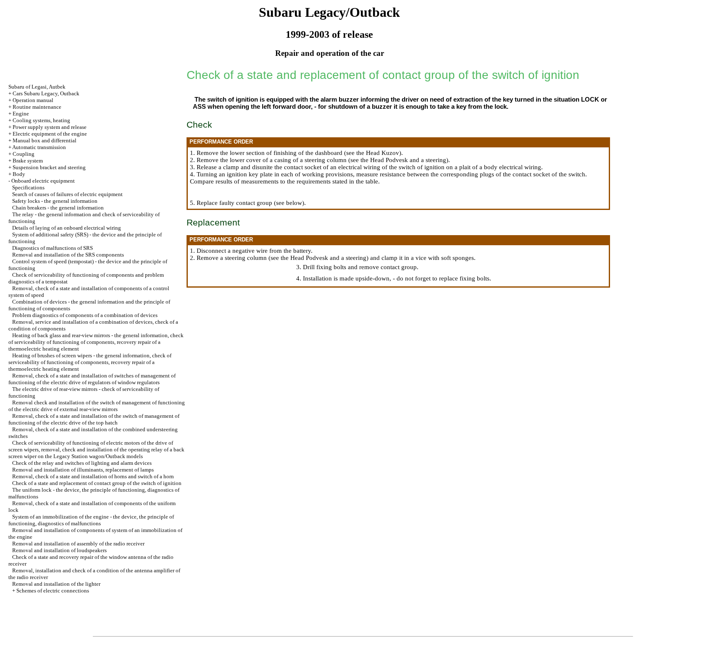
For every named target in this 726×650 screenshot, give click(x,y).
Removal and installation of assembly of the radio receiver (78, 543)
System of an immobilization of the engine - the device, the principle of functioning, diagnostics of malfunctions (91, 520)
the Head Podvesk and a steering (403, 160)
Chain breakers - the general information (58, 207)
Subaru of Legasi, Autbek (37, 87)
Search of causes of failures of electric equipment (67, 194)
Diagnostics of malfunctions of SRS (52, 248)
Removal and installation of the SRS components (68, 255)
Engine (21, 113)
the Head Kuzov (377, 152)
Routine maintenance (37, 107)
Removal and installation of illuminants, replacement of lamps (83, 470)
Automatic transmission (39, 147)
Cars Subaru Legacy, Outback (46, 93)
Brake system (28, 160)
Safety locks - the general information (54, 201)
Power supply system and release (50, 127)
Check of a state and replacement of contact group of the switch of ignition (97, 483)
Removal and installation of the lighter (56, 584)
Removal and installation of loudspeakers (59, 550)
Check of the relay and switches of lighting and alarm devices (82, 463)
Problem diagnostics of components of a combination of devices (85, 315)
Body (19, 174)
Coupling (23, 154)
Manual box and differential (44, 140)
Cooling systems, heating (41, 120)
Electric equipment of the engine (50, 134)
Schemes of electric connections (52, 590)
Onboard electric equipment (43, 181)
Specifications (28, 187)
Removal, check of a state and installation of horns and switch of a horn (93, 476)
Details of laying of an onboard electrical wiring (66, 228)
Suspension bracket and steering (49, 167)
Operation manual (33, 100)
